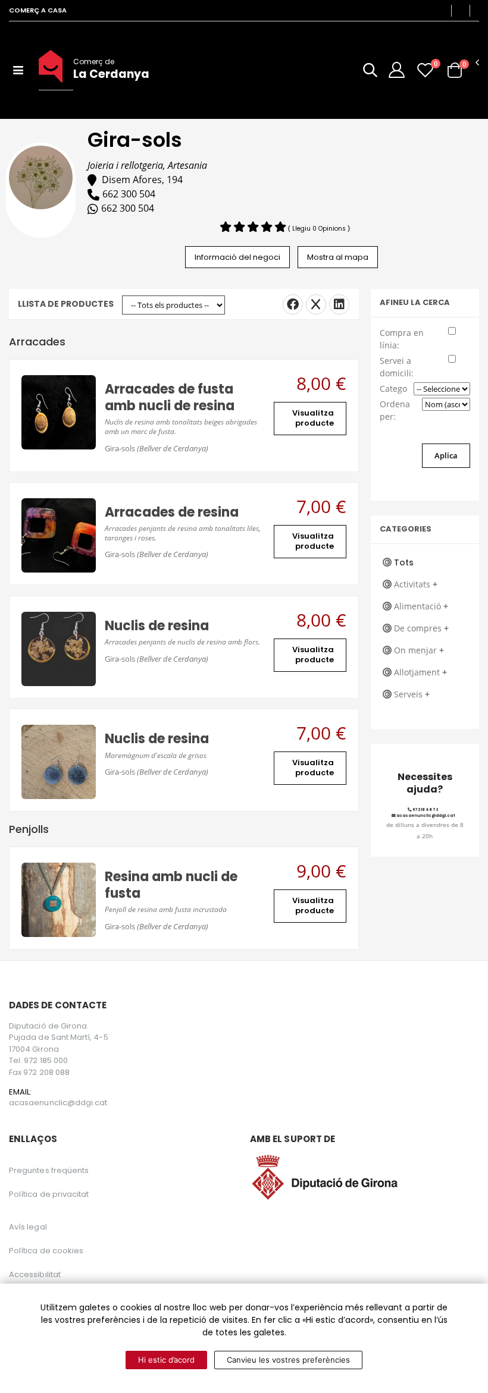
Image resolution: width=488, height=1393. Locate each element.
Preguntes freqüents (49, 1170)
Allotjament (420, 672)
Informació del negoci (237, 257)
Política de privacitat (49, 1194)
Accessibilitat (35, 1274)
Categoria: (394, 388)
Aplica (446, 455)
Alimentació (421, 606)
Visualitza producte (313, 418)
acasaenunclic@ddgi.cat (425, 815)
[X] (316, 304)
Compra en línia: (402, 339)
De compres (421, 628)
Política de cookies (46, 1250)
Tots (404, 562)
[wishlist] (425, 70)
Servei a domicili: (397, 367)
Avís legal (28, 1226)
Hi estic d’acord (166, 1359)
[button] (370, 72)
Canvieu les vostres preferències (288, 1359)
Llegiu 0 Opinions (320, 228)
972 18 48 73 (425, 809)
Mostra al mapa (337, 257)
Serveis (412, 694)
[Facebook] (293, 304)
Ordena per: (395, 410)
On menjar (419, 650)
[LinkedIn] (339, 304)
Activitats (415, 584)
